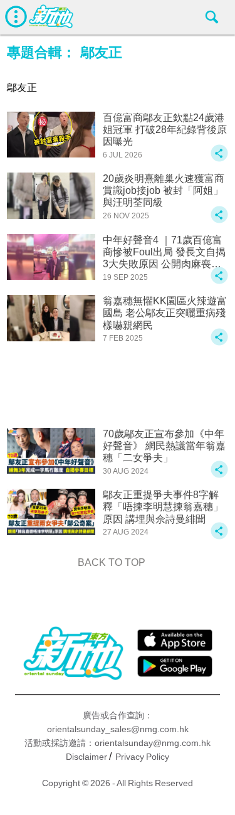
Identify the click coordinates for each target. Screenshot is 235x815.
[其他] (219, 159)
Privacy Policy (142, 757)
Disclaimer (86, 757)
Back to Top (111, 562)
